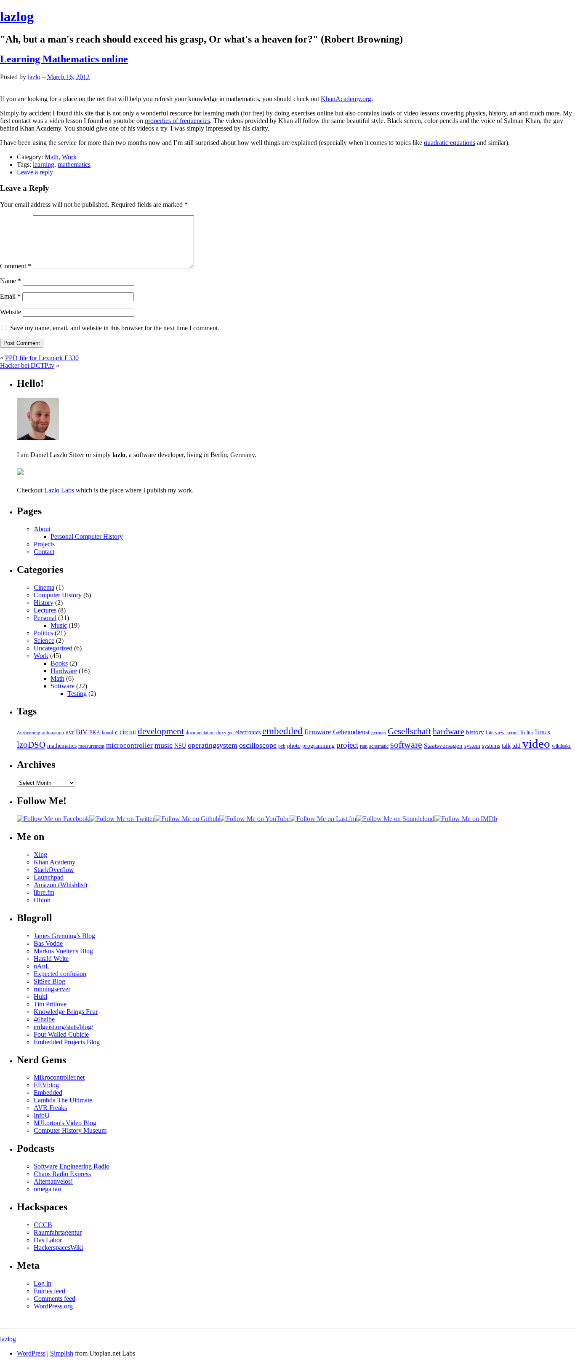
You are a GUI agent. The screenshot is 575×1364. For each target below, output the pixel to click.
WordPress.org (53, 1306)
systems (491, 746)
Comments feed (54, 1298)
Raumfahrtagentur (58, 1232)
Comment (15, 266)
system (472, 746)
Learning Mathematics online (64, 58)
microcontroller (129, 745)
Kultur (526, 732)
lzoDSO (31, 744)
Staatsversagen (443, 745)
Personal (45, 617)
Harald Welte (51, 958)
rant (363, 746)
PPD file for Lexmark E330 (42, 357)
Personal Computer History (87, 536)
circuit (128, 732)
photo (294, 746)
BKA (94, 732)
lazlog (17, 16)
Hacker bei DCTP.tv (27, 365)
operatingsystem (212, 745)
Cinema (44, 587)
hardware (448, 731)
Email (10, 296)
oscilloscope (258, 745)
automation (53, 732)
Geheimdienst (351, 732)
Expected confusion (60, 973)
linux (543, 731)
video (536, 743)
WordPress (31, 1353)
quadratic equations (449, 142)
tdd (516, 745)
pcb (281, 746)
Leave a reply (35, 172)
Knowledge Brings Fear (66, 1011)
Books (59, 663)
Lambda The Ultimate (63, 1100)
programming (318, 746)
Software (63, 686)
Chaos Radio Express (62, 1173)
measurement (91, 746)
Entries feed (49, 1290)
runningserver (52, 988)
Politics (43, 633)
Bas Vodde (48, 943)
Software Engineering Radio (71, 1166)
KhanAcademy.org (346, 98)
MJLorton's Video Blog (65, 1122)
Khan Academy (54, 862)
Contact (44, 551)
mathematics (74, 164)
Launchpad (49, 877)
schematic (379, 746)
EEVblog (46, 1085)
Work (69, 156)
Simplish (61, 1353)
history (475, 731)
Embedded (48, 1092)
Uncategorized (53, 648)
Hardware (64, 670)
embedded (282, 730)
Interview (495, 732)
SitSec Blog (49, 981)
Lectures (45, 610)
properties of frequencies (177, 120)
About (42, 528)
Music (59, 625)
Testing (77, 693)
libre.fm (44, 892)
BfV (82, 732)
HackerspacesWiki (58, 1247)
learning (43, 164)
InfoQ (42, 1115)
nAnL (42, 966)
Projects (44, 544)
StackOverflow (54, 869)
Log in (42, 1283)
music (163, 745)
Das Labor (48, 1240)
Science (44, 640)
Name (10, 280)
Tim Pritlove (50, 1004)
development (161, 731)
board (107, 732)
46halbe (44, 1019)
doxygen (225, 732)
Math (52, 156)
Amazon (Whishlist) (60, 884)
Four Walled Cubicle (61, 1034)
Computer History (58, 595)
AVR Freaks (50, 1107)
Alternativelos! (53, 1181)
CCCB (43, 1224)
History (43, 602)
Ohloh (42, 900)
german (378, 732)
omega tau (47, 1189)
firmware (317, 732)
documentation (200, 732)
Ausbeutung (28, 732)
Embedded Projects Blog (67, 1042)
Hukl (40, 996)
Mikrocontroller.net (59, 1077)
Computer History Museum (70, 1130)
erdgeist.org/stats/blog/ (63, 1026)
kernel (512, 732)
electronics (248, 732)
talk (506, 746)
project (347, 745)
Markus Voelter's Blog (63, 951)
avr (70, 732)
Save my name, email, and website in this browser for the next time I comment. (114, 328)
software (406, 744)
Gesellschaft (409, 731)
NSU (180, 746)
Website (10, 312)
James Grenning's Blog (64, 935)
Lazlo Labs (59, 490)
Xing (40, 854)
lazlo (34, 76)
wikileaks (561, 746)
